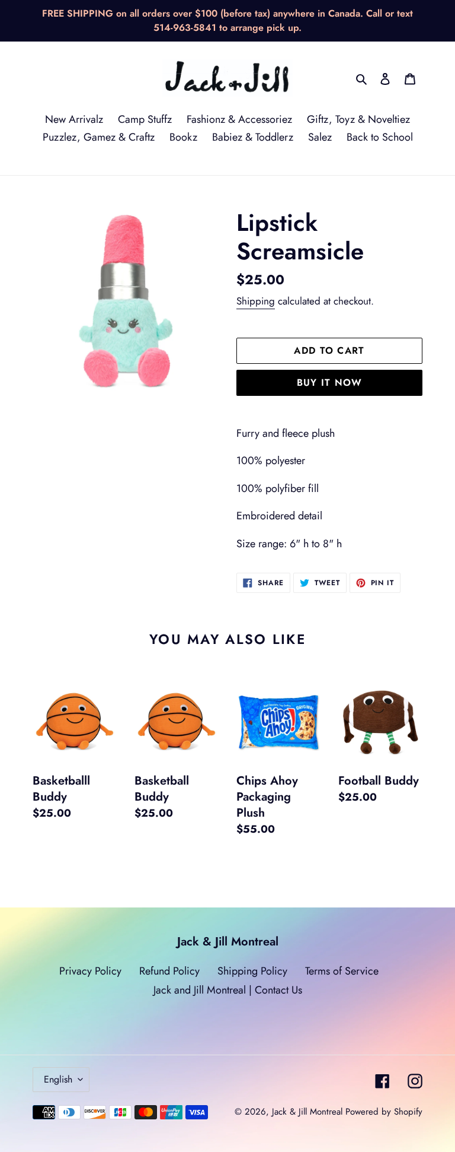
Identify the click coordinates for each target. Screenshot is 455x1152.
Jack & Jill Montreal (307, 1111)
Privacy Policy (90, 971)
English (58, 1079)
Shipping (255, 301)
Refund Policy (169, 971)
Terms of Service (342, 971)
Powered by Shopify (383, 1111)
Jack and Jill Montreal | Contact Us (227, 990)
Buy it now (330, 382)
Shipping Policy (252, 971)
